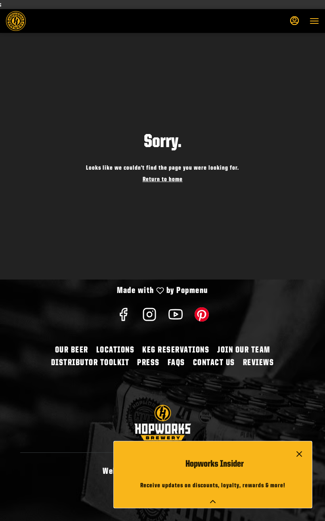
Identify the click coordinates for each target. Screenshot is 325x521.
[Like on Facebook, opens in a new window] (123, 317)
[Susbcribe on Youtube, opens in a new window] (175, 317)
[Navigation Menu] (314, 21)
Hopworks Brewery (162, 423)
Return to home (163, 179)
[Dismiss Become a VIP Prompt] (299, 454)
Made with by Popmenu (107, 291)
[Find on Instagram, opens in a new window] (149, 317)
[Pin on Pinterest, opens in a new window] (202, 317)
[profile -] (294, 20)
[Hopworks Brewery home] (41, 21)
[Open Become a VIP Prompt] (213, 501)
